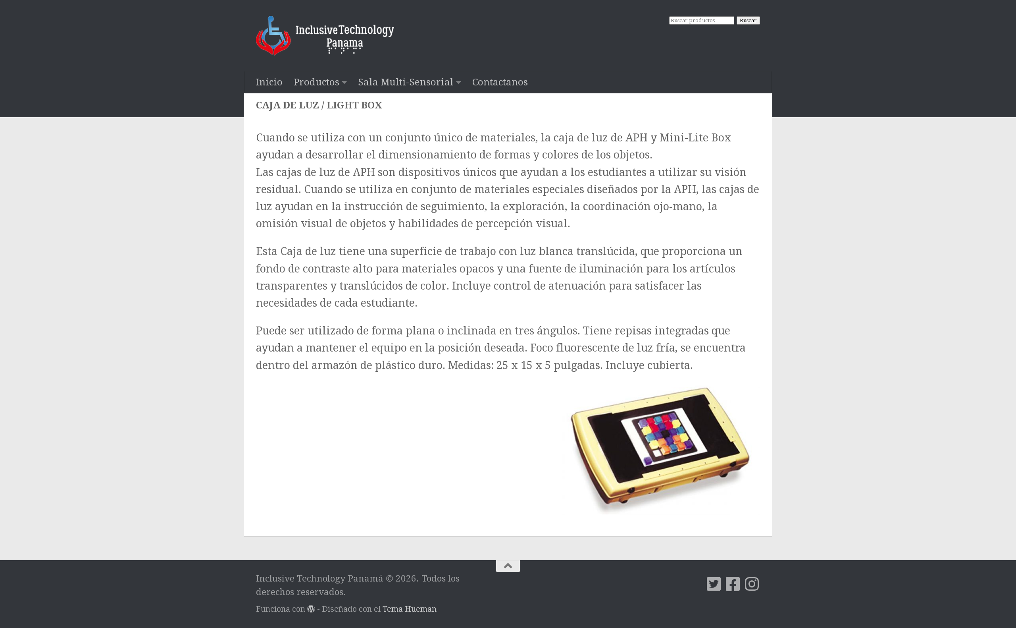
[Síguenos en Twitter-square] (714, 584)
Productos (316, 82)
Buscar (748, 20)
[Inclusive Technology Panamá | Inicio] (325, 36)
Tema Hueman (410, 609)
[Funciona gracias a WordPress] (311, 609)
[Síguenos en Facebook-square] (733, 584)
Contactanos (500, 82)
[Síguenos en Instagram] (752, 584)
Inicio (269, 82)
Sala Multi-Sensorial (406, 82)
